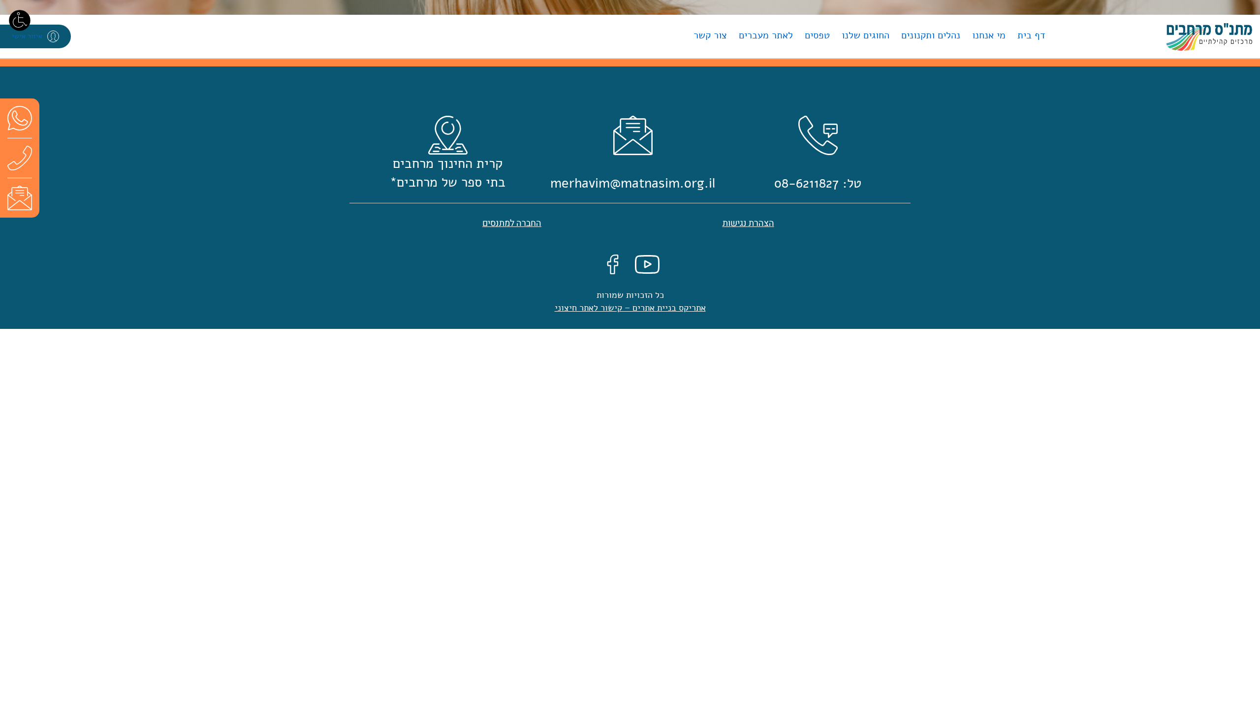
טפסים (817, 35)
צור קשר (710, 35)
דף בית (1031, 35)
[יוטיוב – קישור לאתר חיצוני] (647, 263)
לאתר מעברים (766, 35)
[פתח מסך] (19, 19)
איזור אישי (27, 36)
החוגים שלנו (865, 35)
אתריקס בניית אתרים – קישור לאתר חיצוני (630, 308)
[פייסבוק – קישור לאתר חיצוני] (612, 263)
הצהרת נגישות (748, 223)
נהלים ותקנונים (930, 35)
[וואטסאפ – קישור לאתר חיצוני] (19, 118)
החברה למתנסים (511, 223)
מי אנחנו (989, 35)
